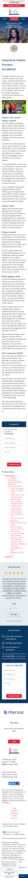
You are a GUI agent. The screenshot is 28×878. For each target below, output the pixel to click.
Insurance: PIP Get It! (17, 518)
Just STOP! (14, 520)
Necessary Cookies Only (9, 873)
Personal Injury (10, 476)
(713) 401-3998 (13, 764)
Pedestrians (11, 484)
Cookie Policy (7, 834)
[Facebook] (10, 783)
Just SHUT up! (15, 531)
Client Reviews (14, 567)
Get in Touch (14, 630)
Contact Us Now (14, 464)
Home (4, 19)
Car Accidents (12, 478)
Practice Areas (8, 472)
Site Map (14, 816)
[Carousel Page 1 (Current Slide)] (10, 608)
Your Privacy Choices (12, 832)
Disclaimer (14, 811)
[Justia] (17, 783)
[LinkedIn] (14, 783)
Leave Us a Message (14, 665)
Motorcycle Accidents (15, 482)
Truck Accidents (13, 480)
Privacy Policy (14, 813)
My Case (14, 722)
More (23, 19)
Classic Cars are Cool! (17, 495)
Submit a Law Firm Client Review (14, 621)
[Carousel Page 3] (18, 608)
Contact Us (14, 19)
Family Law (8, 557)
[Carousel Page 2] (14, 608)
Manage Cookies (19, 834)
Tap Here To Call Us (14, 5)
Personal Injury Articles (15, 486)
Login (14, 741)
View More (14, 614)
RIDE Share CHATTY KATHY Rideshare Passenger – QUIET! (17, 540)
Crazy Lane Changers (17, 488)
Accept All (9, 869)
